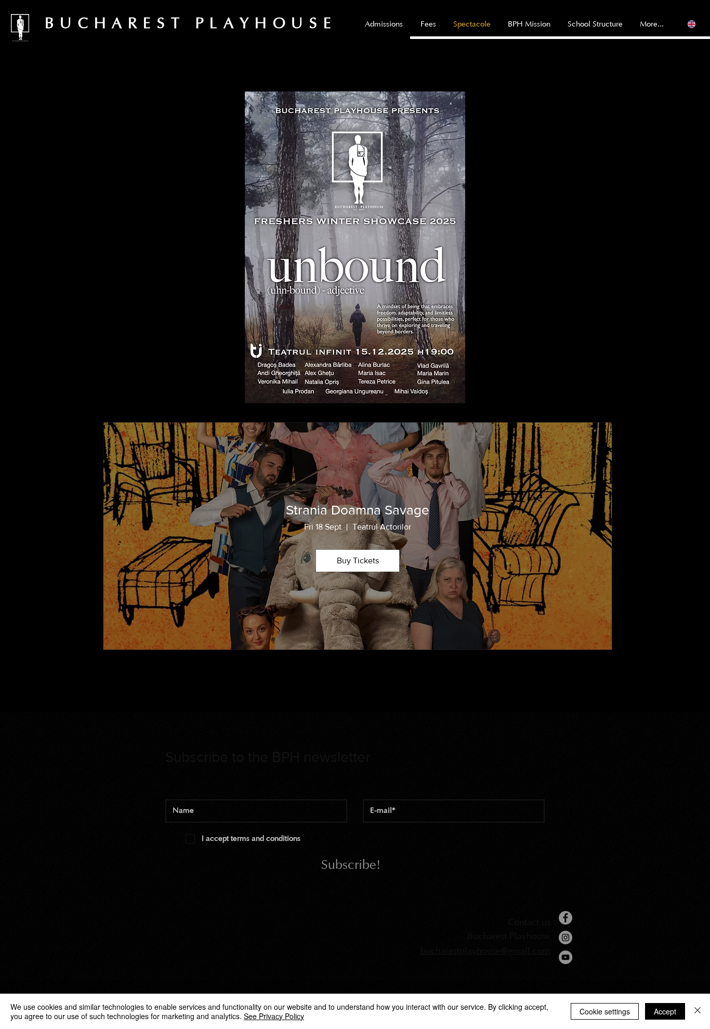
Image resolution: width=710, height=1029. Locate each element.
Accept (665, 1011)
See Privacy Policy (274, 1016)
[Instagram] (565, 937)
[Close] (697, 1011)
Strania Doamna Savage (357, 510)
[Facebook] (565, 918)
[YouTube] (565, 957)
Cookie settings (605, 1011)
